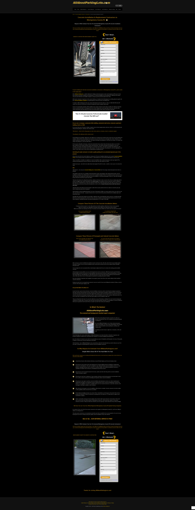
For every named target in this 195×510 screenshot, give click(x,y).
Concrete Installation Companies (81, 100)
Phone (101, 56)
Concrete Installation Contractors (80, 14)
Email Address (102, 53)
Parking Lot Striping (112, 9)
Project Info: (102, 469)
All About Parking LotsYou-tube (121, 3)
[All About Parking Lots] (97, 4)
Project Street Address (103, 59)
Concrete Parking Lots (91, 9)
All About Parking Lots (79, 94)
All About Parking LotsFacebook (119, 3)
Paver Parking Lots (98, 9)
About (78, 9)
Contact (119, 9)
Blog (116, 9)
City (101, 62)
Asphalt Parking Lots (83, 9)
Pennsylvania (87, 14)
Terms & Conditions (115, 81)
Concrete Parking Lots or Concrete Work (92, 169)
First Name (102, 47)
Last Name (102, 50)
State (101, 65)
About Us (92, 501)
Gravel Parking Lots (105, 9)
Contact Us (104, 501)
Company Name (102, 44)
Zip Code (101, 68)
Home (75, 9)
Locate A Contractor (97, 501)
